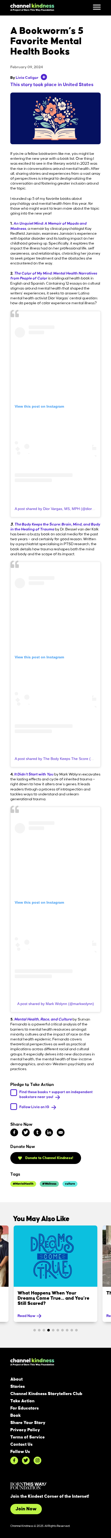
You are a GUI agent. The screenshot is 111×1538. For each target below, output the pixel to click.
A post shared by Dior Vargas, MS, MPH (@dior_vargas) (60, 509)
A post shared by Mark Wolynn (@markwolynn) (55, 1004)
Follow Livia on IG (34, 1107)
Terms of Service (27, 1437)
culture (70, 1183)
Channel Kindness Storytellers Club (46, 1393)
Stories (17, 1386)
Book (15, 1415)
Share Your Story (27, 1422)
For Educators (24, 1408)
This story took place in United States (51, 84)
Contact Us (21, 1444)
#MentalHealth (23, 1183)
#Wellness (49, 1183)
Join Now (26, 1509)
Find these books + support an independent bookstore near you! (56, 1094)
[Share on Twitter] (26, 1132)
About (16, 1379)
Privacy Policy (25, 1430)
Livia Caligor (27, 78)
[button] (34, 1330)
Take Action (22, 1401)
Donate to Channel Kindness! (49, 1158)
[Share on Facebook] (14, 1132)
